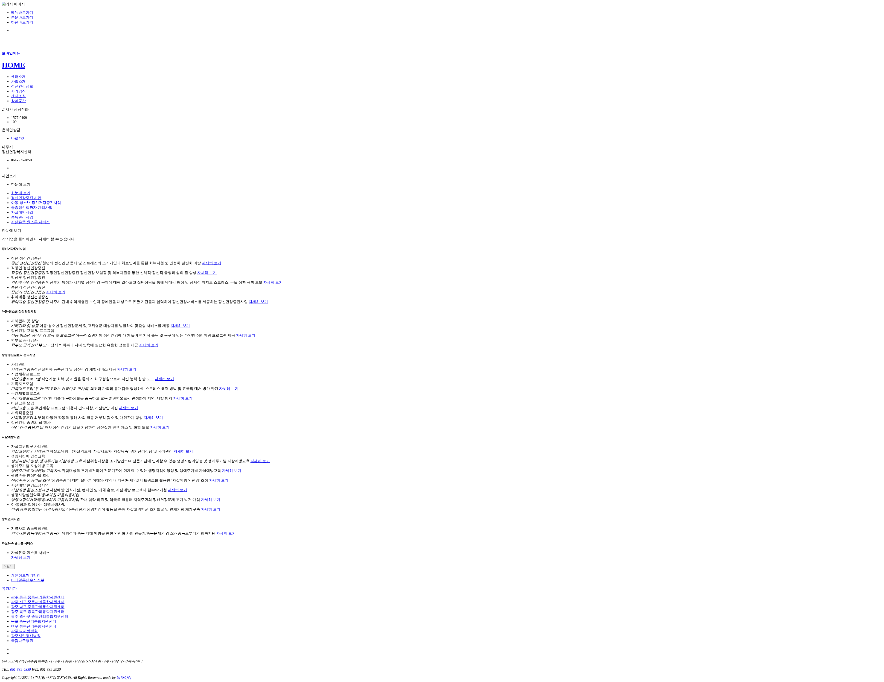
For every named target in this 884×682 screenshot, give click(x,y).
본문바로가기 (22, 17)
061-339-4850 (20, 669)
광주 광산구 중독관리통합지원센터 (39, 616)
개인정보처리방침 (26, 575)
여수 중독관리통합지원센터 (33, 626)
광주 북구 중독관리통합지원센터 (37, 612)
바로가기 (18, 138)
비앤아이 (123, 677)
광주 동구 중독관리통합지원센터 (37, 597)
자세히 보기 (211, 263)
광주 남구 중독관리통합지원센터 (37, 607)
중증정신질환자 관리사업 (31, 207)
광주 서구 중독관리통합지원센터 (37, 602)
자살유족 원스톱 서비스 (30, 222)
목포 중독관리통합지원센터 (33, 621)
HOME (13, 65)
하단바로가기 (22, 22)
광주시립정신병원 (26, 636)
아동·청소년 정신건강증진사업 (36, 203)
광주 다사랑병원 (24, 631)
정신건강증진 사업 (26, 198)
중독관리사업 (22, 217)
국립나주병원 (22, 641)
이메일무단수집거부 (27, 580)
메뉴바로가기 (22, 13)
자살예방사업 (22, 212)
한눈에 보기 (20, 193)
